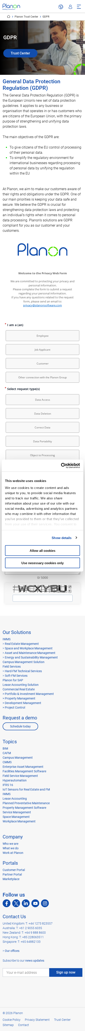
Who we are (10, 843)
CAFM (7, 753)
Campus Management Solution (23, 662)
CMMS (7, 762)
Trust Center (20, 53)
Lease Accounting (15, 798)
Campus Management (18, 757)
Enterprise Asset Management (23, 766)
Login (70, 7)
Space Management (16, 817)
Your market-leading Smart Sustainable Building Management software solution (8, 16)
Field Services (12, 666)
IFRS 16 (8, 785)
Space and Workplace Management (29, 648)
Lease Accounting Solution (21, 684)
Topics (10, 741)
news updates (34, 960)
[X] (16, 903)
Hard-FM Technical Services (23, 671)
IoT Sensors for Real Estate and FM (26, 789)
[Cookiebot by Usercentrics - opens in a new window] (61, 465)
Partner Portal (12, 874)
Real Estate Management (22, 643)
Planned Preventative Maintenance (26, 803)
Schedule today (20, 726)
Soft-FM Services (16, 675)
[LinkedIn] (26, 903)
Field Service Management (20, 776)
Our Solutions (17, 632)
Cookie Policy (11, 1019)
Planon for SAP (13, 680)
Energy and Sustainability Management (31, 657)
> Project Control (14, 707)
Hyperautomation (15, 780)
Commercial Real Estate (19, 689)
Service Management (17, 812)
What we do (11, 848)
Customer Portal (14, 870)
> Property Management (19, 698)
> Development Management (22, 703)
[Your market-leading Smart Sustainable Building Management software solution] (11, 7)
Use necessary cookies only (42, 563)
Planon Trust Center (26, 16)
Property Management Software (24, 807)
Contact (23, 1025)
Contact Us (14, 916)
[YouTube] (35, 903)
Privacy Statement (37, 1019)
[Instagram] (45, 903)
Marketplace (11, 879)
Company (13, 837)
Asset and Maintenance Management (30, 653)
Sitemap (8, 1025)
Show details (61, 537)
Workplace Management (19, 821)
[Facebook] (6, 903)
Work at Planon (13, 853)
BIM (5, 748)
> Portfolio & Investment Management (28, 694)
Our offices (12, 951)
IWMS (6, 639)
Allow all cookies (42, 550)
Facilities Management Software (24, 771)
